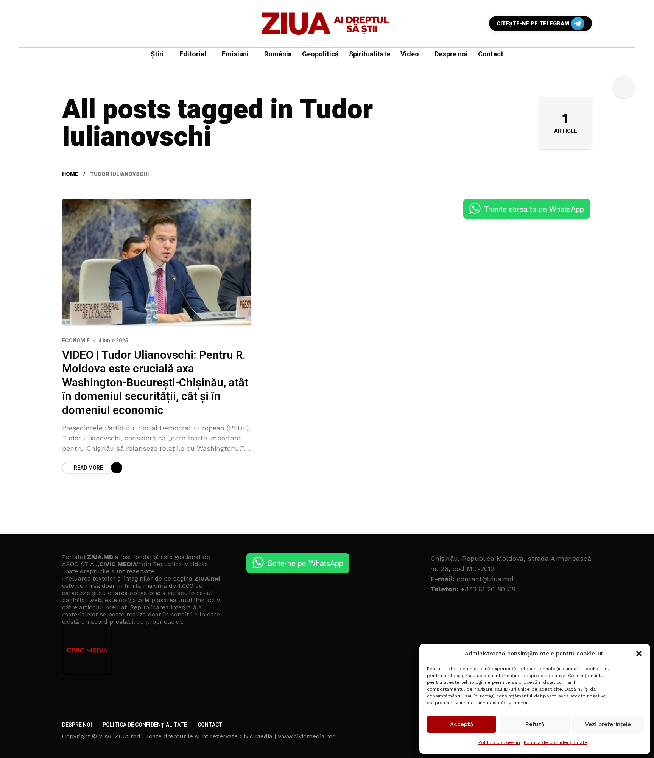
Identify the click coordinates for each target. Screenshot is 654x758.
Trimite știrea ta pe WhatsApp (534, 208)
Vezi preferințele (608, 724)
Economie (76, 341)
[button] (639, 653)
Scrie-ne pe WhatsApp (305, 562)
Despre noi (77, 725)
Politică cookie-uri (499, 742)
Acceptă (461, 724)
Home (70, 174)
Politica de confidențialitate (555, 742)
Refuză (535, 724)
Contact (210, 725)
